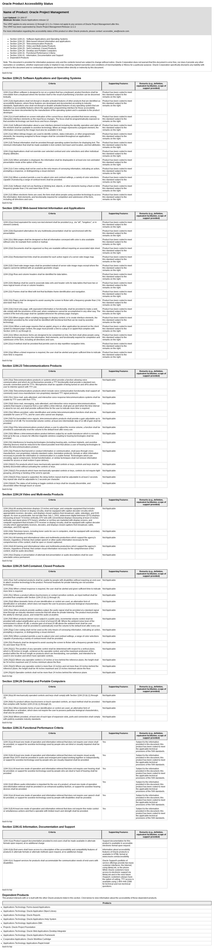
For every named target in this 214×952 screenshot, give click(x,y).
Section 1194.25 (17, 48)
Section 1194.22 (17, 41)
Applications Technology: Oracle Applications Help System (29, 919)
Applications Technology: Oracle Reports (21, 915)
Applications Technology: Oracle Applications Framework (29, 935)
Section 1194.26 (17, 51)
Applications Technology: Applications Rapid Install (26, 943)
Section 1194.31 (17, 53)
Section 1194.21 (17, 39)
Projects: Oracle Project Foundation (19, 927)
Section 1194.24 (17, 46)
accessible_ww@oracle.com (116, 31)
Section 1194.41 (17, 55)
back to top (7, 73)
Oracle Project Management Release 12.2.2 (56, 27)
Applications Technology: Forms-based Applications (26, 907)
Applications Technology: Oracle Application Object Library (29, 911)
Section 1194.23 (17, 44)
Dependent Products (19, 58)
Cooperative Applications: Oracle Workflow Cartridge (27, 939)
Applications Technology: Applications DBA (22, 923)
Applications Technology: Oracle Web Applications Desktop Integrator (34, 931)
